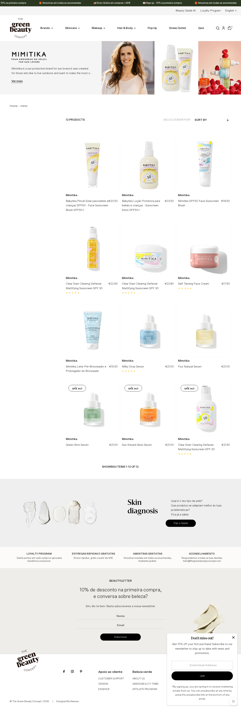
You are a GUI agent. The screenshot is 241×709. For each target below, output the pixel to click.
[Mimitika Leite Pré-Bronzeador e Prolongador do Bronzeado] (92, 330)
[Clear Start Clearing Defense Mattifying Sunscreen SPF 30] (92, 247)
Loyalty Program (210, 10)
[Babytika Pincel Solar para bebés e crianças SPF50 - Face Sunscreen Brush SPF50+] (92, 165)
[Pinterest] (81, 672)
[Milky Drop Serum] (148, 330)
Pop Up (152, 28)
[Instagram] (72, 672)
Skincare (71, 28)
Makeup (97, 28)
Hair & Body (125, 28)
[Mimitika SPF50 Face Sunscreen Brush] (204, 165)
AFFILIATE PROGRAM (144, 689)
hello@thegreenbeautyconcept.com (202, 561)
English (229, 10)
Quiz (201, 28)
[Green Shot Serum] (92, 409)
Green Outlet (177, 28)
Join (202, 675)
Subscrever (120, 637)
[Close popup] (233, 637)
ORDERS (103, 684)
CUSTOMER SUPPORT (111, 678)
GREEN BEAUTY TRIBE (145, 684)
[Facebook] (64, 672)
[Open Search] (217, 28)
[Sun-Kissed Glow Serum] (148, 409)
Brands (45, 28)
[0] (229, 28)
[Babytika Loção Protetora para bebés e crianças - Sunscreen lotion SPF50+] (148, 165)
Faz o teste (181, 523)
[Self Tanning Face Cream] (204, 247)
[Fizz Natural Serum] (204, 330)
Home (13, 106)
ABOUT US (138, 678)
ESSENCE (104, 689)
